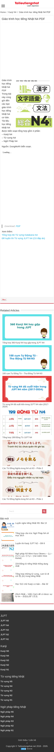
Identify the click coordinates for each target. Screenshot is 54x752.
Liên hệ (32, 740)
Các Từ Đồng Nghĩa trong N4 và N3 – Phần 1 (22, 499)
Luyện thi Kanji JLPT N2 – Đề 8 (30, 543)
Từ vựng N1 (6, 700)
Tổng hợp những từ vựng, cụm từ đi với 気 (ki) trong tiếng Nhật (32, 575)
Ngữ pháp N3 (7, 721)
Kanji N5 (5, 651)
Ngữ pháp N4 (7, 716)
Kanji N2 (5, 665)
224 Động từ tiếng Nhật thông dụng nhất (31, 565)
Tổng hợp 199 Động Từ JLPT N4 (17, 437)
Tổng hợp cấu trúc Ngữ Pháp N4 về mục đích (32, 534)
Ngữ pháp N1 (7, 730)
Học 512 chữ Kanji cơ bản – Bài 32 (31, 584)
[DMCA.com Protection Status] (27, 748)
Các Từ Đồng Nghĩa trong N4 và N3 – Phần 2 (22, 468)
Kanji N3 (5, 660)
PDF (18, 226)
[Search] (44, 511)
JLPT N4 (5, 625)
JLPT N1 (5, 639)
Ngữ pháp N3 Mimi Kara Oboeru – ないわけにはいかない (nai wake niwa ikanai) (33, 555)
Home (3, 12)
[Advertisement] (27, 51)
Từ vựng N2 (6, 695)
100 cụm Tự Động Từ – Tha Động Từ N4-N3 (22, 373)
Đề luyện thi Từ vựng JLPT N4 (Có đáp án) (23, 238)
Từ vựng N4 (6, 686)
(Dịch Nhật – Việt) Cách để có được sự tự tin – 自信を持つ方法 (33, 595)
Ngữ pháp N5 (7, 712)
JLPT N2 (5, 634)
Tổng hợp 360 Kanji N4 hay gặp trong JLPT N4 (23, 343)
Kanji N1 (5, 669)
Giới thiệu (22, 740)
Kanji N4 (12, 12)
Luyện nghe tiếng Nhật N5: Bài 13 (31, 523)
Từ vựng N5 (6, 681)
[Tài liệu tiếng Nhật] (27, 4)
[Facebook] (27, 743)
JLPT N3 (5, 630)
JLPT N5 (5, 621)
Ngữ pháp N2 (7, 726)
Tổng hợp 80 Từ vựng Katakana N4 (20, 235)
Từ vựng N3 (6, 691)
